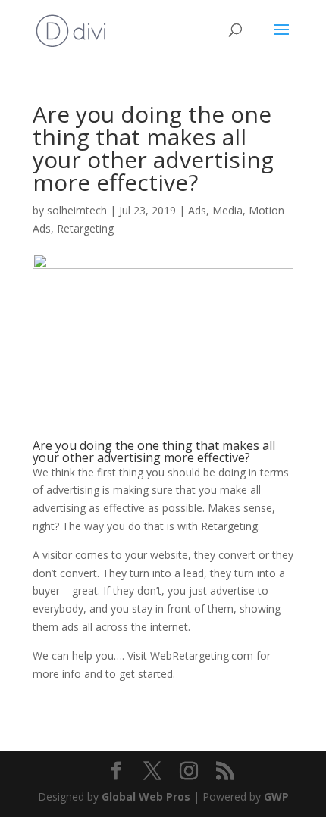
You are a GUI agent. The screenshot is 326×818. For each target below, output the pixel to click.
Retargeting (85, 228)
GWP (276, 796)
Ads (197, 210)
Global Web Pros (146, 796)
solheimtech (77, 210)
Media (227, 210)
